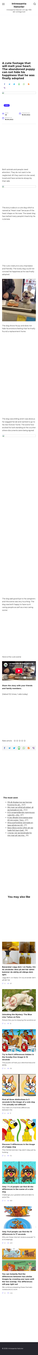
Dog (6, 105)
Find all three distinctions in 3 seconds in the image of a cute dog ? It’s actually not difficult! (18, 1102)
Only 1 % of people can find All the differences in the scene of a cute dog (17, 1189)
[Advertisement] (19, 40)
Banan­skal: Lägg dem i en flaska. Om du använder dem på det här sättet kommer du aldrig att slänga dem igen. (19, 971)
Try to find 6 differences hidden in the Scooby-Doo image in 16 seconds (18, 1057)
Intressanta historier (19, 5)
